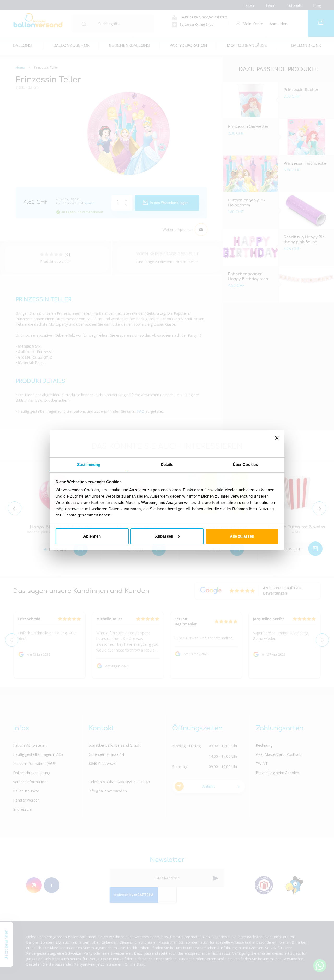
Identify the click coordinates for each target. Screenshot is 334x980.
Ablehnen (92, 536)
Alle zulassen (242, 536)
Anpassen (164, 536)
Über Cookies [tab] (245, 464)
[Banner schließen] (277, 444)
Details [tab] (167, 464)
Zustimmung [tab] (88, 464)
